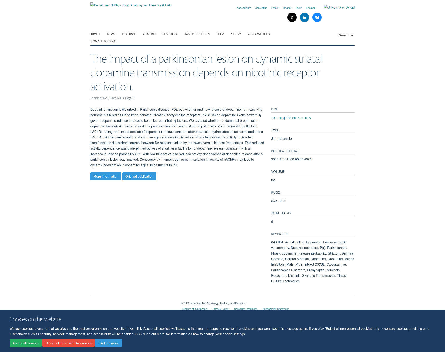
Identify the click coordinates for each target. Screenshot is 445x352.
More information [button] (105, 176)
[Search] (352, 34)
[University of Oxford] (336, 7)
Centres (149, 33)
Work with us (259, 33)
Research (129, 33)
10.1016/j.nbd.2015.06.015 (291, 117)
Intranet (287, 7)
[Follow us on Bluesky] (317, 17)
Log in (299, 7)
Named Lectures (197, 33)
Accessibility (244, 7)
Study (236, 33)
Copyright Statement (245, 309)
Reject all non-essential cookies (68, 343)
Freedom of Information (194, 309)
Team (220, 33)
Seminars (170, 33)
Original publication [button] (139, 176)
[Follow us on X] (292, 17)
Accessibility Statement (276, 309)
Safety (275, 7)
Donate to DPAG (103, 40)
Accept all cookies (26, 343)
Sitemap (310, 7)
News (111, 33)
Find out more (108, 343)
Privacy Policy (221, 309)
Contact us (261, 7)
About (95, 33)
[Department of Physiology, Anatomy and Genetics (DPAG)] (131, 3)
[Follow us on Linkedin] (305, 17)
